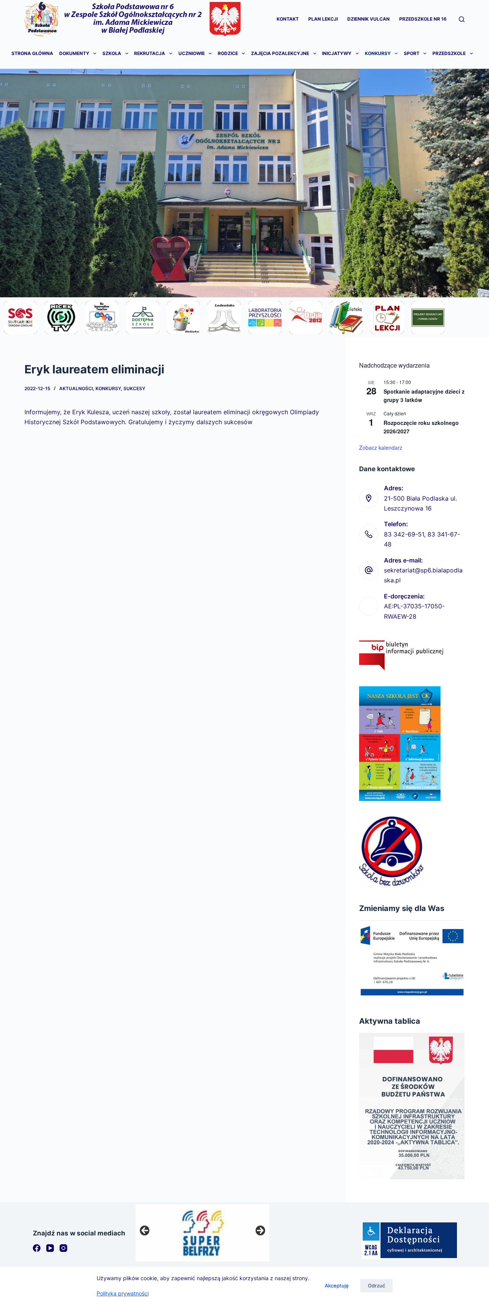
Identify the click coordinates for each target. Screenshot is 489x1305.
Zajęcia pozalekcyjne (280, 53)
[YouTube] (50, 1248)
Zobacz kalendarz (380, 447)
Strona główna (32, 53)
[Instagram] (63, 1248)
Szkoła (111, 53)
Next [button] (260, 1231)
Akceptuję (337, 1285)
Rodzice (228, 53)
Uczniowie (191, 53)
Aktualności (76, 388)
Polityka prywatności (123, 1293)
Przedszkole (449, 53)
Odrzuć (376, 1285)
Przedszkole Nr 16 (423, 19)
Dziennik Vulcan (368, 19)
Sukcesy (134, 388)
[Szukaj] (462, 19)
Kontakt (288, 19)
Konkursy (378, 53)
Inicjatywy (336, 53)
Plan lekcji (323, 19)
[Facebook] (36, 1248)
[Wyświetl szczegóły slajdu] (202, 1232)
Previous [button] (145, 1231)
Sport (411, 53)
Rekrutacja (149, 53)
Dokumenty (74, 53)
